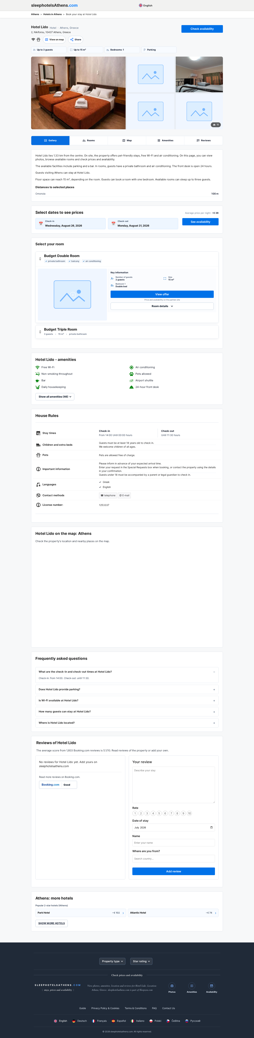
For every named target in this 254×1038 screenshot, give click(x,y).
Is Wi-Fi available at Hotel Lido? (58, 700)
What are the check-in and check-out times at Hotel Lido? (75, 671)
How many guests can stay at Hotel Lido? (65, 711)
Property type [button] (111, 961)
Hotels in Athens (52, 14)
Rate (135, 808)
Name (136, 836)
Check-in (49, 221)
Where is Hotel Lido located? (57, 722)
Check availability (202, 28)
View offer (162, 294)
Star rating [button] (140, 961)
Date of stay (140, 820)
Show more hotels (51, 923)
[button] (54, 39)
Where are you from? (146, 851)
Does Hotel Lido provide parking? (59, 689)
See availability (200, 221)
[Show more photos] (78, 93)
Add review (173, 871)
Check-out (123, 221)
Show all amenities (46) (53, 396)
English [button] (147, 5)
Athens (35, 14)
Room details (160, 306)
